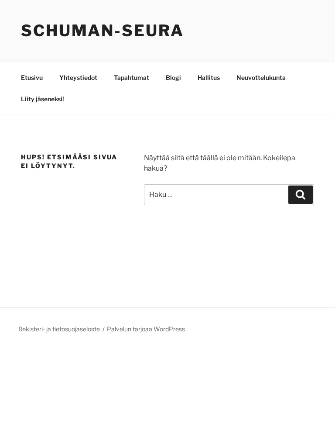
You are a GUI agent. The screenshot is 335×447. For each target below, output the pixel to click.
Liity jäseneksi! (42, 99)
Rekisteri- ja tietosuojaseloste (59, 329)
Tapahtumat (131, 77)
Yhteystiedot (78, 77)
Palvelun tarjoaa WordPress (146, 329)
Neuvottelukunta (261, 77)
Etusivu (32, 77)
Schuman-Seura (102, 30)
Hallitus (209, 77)
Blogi (173, 77)
